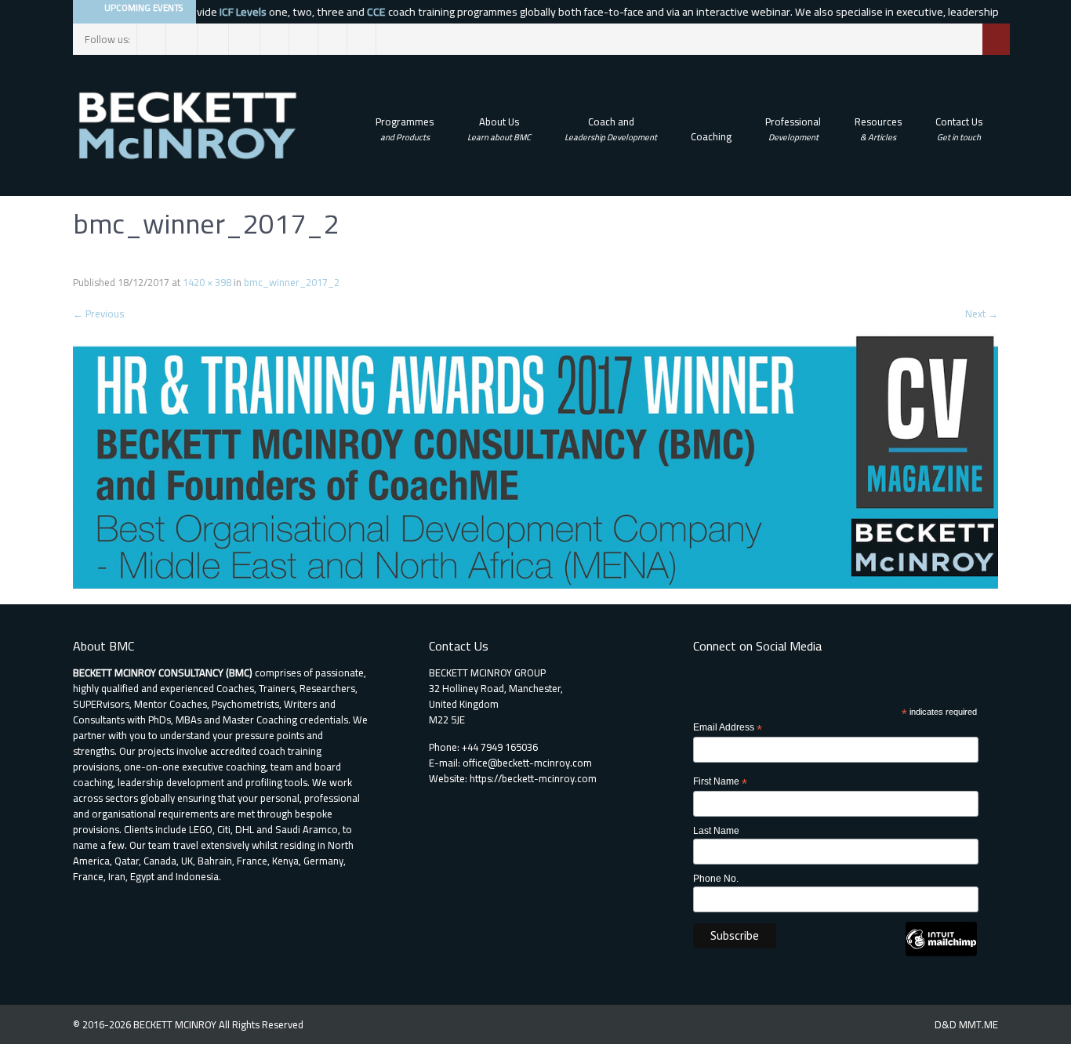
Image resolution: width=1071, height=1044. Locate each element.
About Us (499, 128)
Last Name (716, 830)
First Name (720, 782)
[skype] (332, 39)
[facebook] (151, 39)
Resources (878, 128)
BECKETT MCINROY (176, 1024)
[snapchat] (303, 39)
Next (981, 313)
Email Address (727, 728)
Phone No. (716, 878)
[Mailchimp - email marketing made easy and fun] (941, 953)
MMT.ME (978, 1024)
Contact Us (958, 128)
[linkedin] (245, 39)
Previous (98, 313)
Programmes (405, 128)
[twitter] (183, 39)
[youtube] (361, 39)
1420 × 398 (207, 282)
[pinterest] (274, 39)
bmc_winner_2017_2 (291, 282)
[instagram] (214, 39)
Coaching (711, 136)
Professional (793, 128)
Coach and (611, 128)
